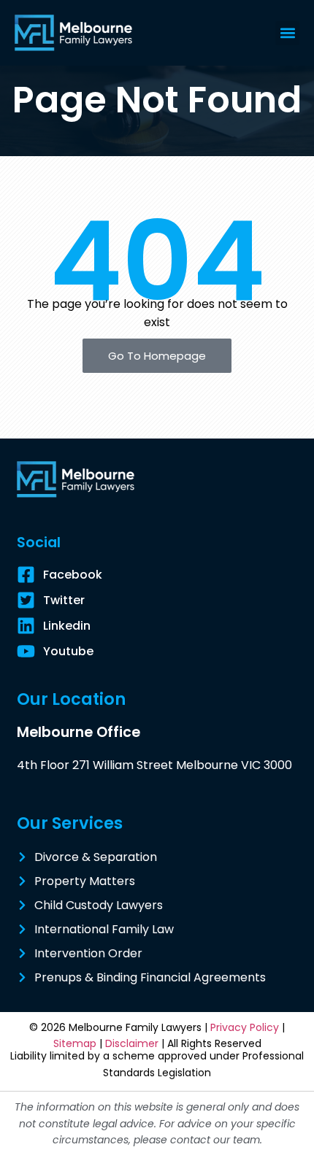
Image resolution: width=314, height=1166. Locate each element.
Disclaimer (131, 1043)
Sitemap (74, 1043)
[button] (287, 33)
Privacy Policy (244, 1027)
